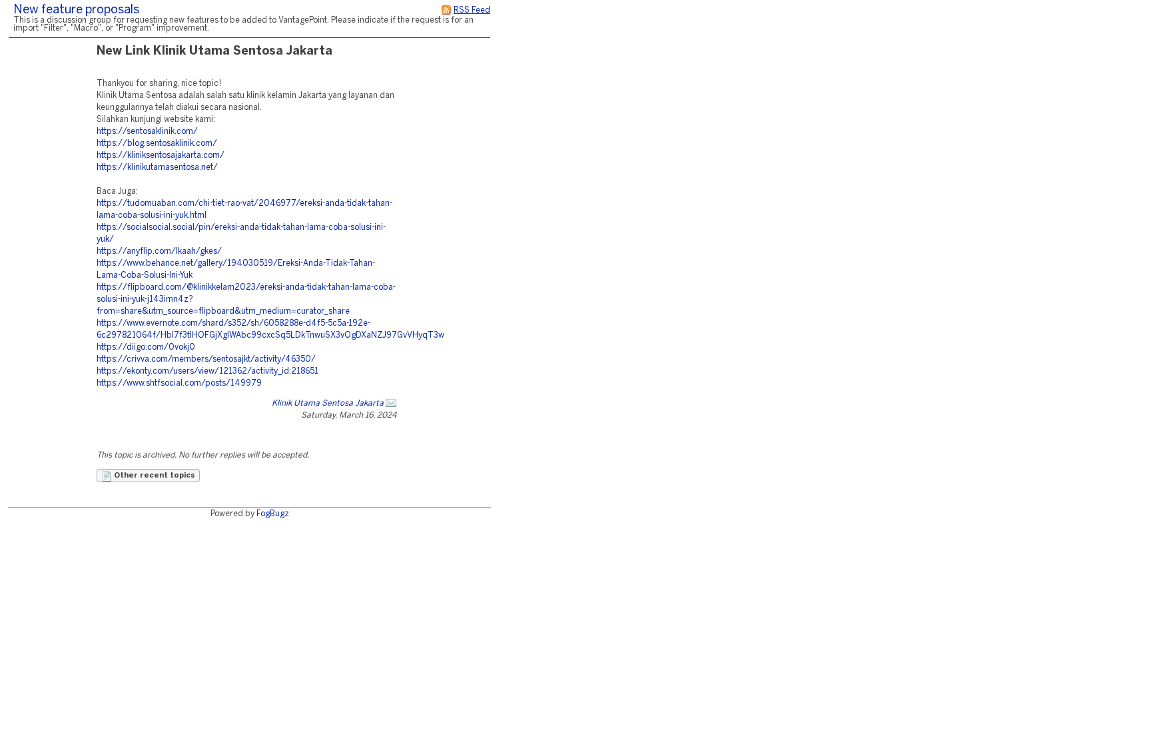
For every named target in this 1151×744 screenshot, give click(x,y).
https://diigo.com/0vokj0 (146, 347)
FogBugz (272, 514)
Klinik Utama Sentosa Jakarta (328, 403)
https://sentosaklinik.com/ (147, 131)
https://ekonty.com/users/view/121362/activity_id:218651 (207, 371)
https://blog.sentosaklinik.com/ (157, 143)
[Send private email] (391, 403)
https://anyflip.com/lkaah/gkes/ (159, 251)
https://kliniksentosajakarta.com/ (160, 155)
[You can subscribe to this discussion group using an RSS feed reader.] (446, 10)
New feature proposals (76, 10)
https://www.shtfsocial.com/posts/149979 (179, 383)
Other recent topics (153, 475)
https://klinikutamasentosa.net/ (157, 167)
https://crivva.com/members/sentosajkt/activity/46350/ (206, 359)
